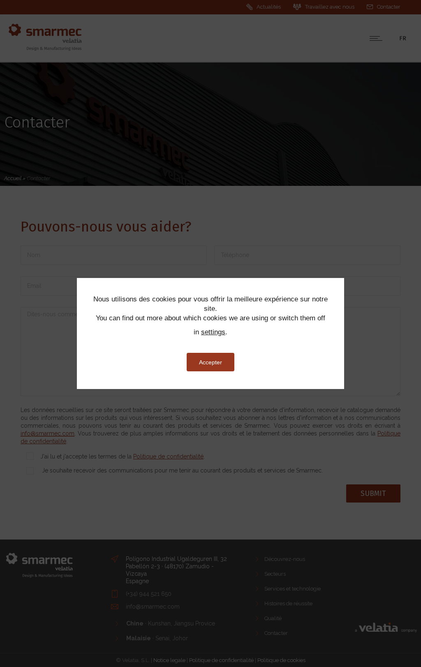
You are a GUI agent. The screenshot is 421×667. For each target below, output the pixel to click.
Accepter (210, 362)
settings (213, 332)
